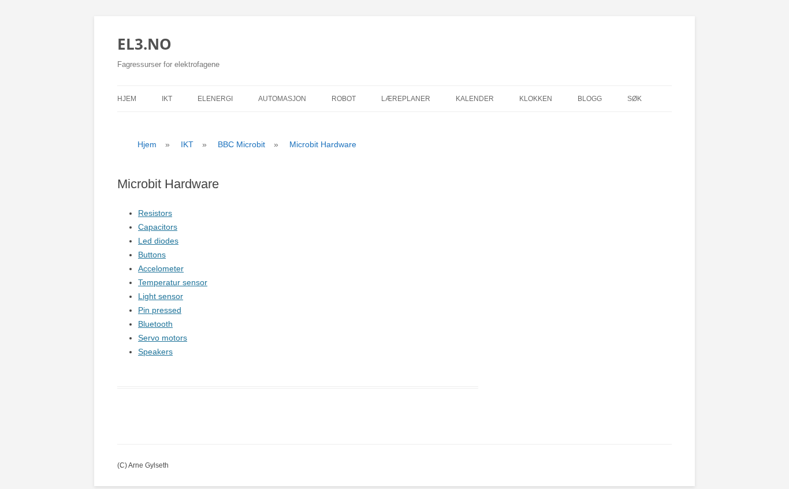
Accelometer (161, 268)
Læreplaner (405, 99)
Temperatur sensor (172, 282)
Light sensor (160, 296)
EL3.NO (144, 43)
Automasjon (282, 99)
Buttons (152, 254)
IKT (167, 99)
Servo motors (162, 337)
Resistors (155, 213)
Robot (344, 99)
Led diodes (158, 240)
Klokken (535, 99)
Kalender (475, 99)
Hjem (126, 99)
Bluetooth (155, 324)
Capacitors (157, 227)
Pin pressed (159, 310)
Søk (634, 99)
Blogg (590, 99)
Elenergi (215, 99)
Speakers (155, 351)
